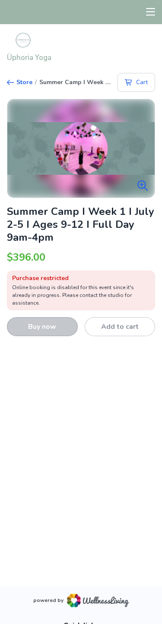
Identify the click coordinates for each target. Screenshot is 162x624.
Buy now (42, 326)
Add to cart (120, 326)
